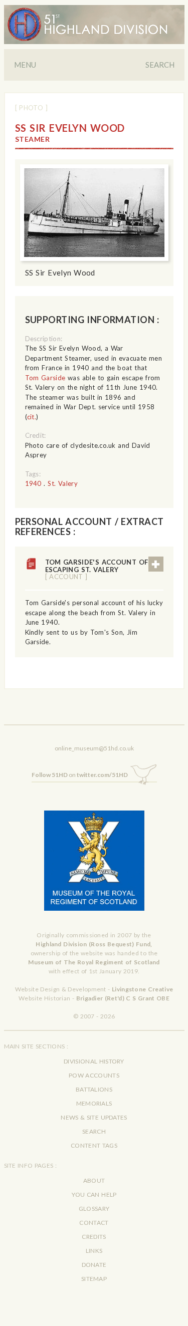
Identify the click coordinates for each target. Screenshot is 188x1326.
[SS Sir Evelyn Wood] (94, 212)
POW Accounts (94, 1075)
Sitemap (94, 1278)
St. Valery (63, 483)
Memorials (94, 1103)
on (80, 774)
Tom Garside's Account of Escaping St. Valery (96, 569)
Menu (25, 64)
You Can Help (94, 1194)
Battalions (94, 1089)
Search (159, 64)
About (94, 1180)
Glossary (94, 1208)
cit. (31, 417)
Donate (94, 1264)
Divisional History (94, 1061)
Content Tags (94, 1145)
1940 (33, 483)
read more (155, 564)
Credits (94, 1236)
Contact (93, 1222)
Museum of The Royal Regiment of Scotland (93, 962)
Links (94, 1250)
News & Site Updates (94, 1117)
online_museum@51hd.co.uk (94, 748)
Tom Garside (45, 378)
